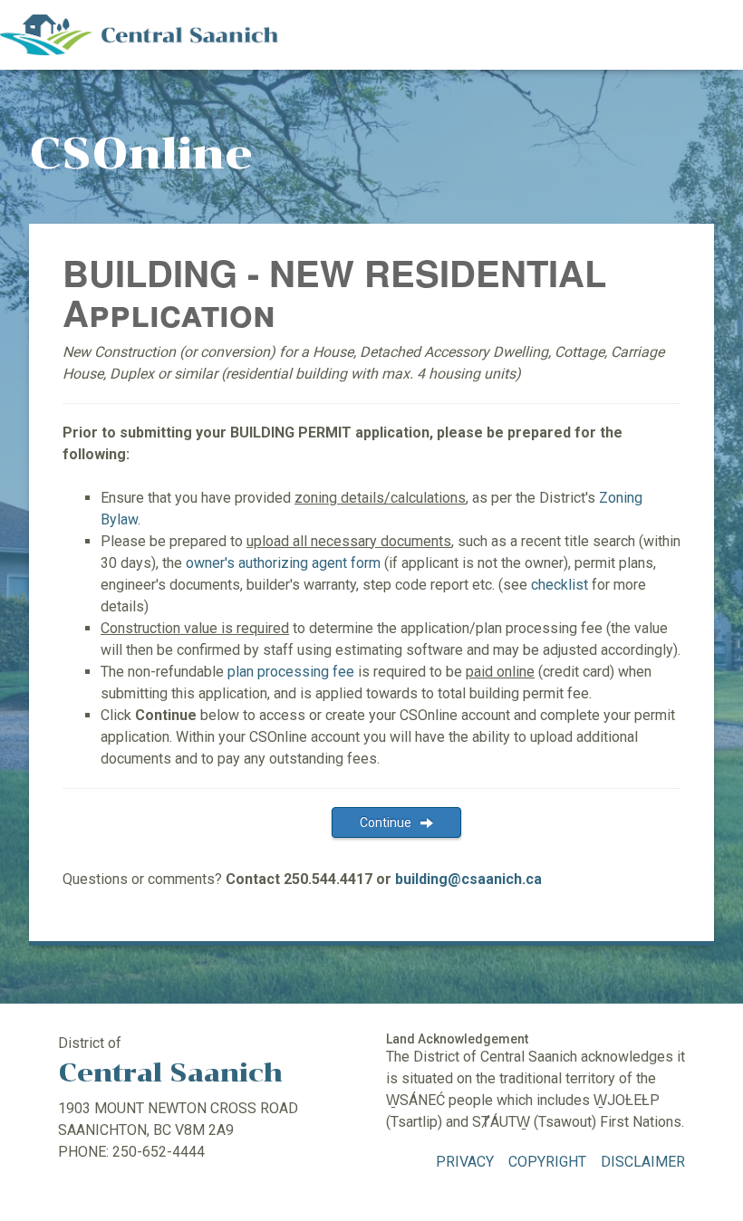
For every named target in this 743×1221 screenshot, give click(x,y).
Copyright (547, 1161)
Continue (385, 822)
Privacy (465, 1161)
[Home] (139, 34)
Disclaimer (643, 1161)
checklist (559, 584)
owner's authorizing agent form (283, 563)
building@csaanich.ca (468, 879)
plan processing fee (290, 671)
